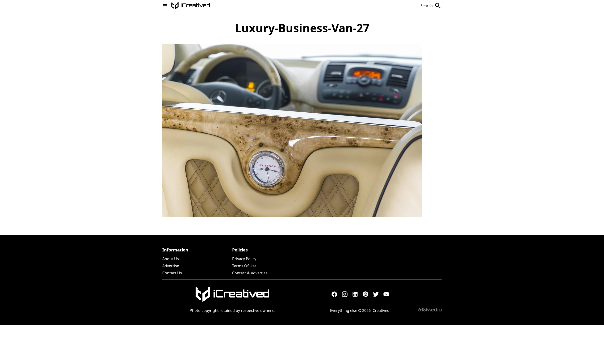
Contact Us (172, 273)
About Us (170, 258)
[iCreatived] (232, 294)
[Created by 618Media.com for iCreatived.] (430, 309)
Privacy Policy (244, 258)
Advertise (170, 265)
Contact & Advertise (250, 273)
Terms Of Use (244, 265)
